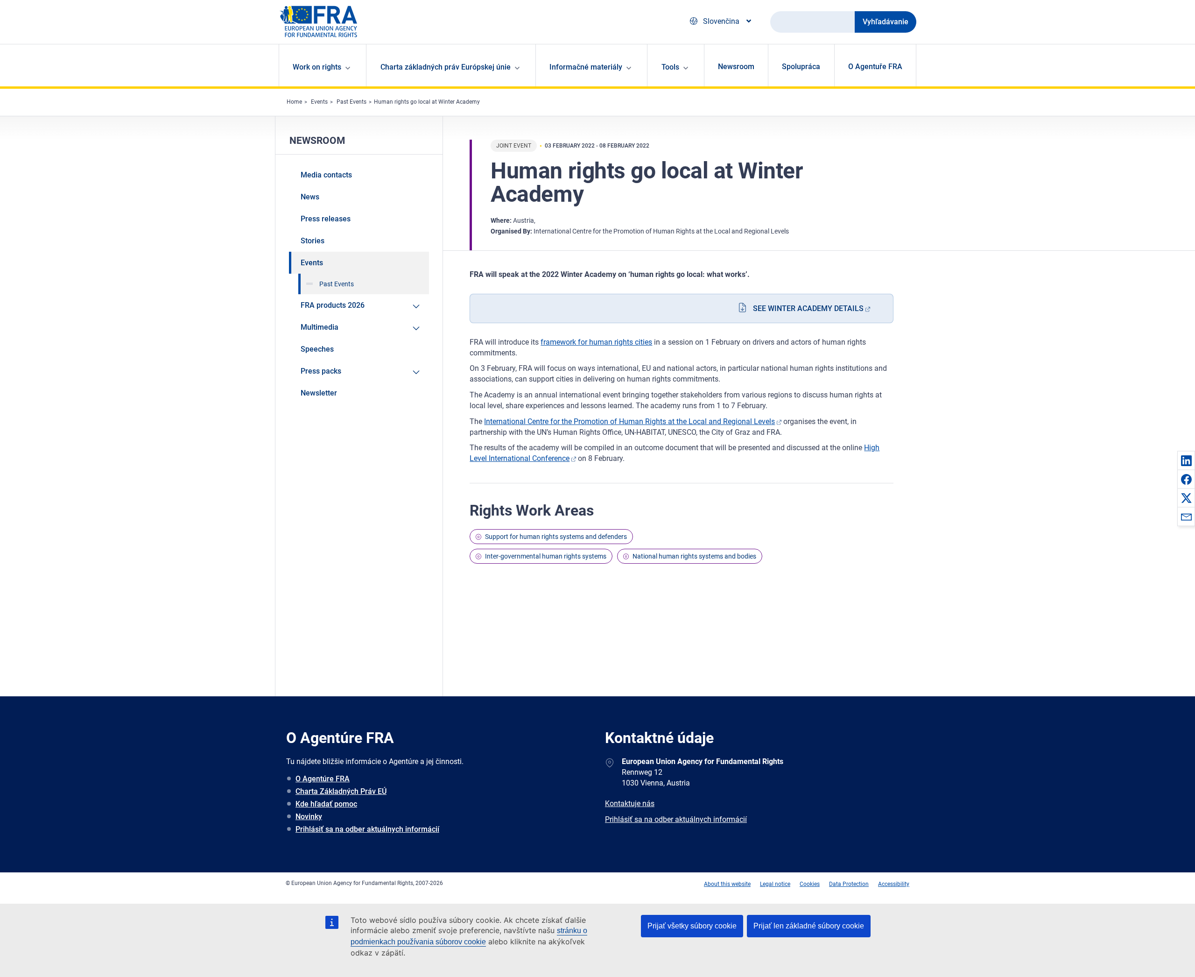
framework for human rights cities (596, 342)
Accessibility (893, 884)
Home (294, 102)
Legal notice (775, 884)
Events (319, 102)
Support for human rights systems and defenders (556, 536)
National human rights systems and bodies (694, 556)
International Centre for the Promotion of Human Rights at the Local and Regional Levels (629, 421)
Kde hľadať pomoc (326, 804)
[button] (1186, 460)
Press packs (321, 371)
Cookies (810, 884)
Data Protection (849, 884)
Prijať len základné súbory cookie (808, 926)
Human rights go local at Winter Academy (427, 102)
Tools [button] (670, 67)
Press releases (326, 218)
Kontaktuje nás (629, 803)
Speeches (317, 349)
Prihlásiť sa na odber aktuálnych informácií (367, 829)
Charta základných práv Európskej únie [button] (445, 67)
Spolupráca (801, 66)
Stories (312, 240)
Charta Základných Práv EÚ (341, 791)
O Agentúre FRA (322, 778)
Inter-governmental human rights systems (545, 556)
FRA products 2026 (333, 305)
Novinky (308, 816)
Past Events (351, 102)
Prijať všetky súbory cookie (692, 926)
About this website (727, 884)
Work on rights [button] (317, 67)
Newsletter (319, 393)
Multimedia (319, 327)
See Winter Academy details (808, 308)
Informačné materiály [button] (585, 67)
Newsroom (736, 66)
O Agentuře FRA (875, 66)
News (310, 196)
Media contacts (326, 174)
